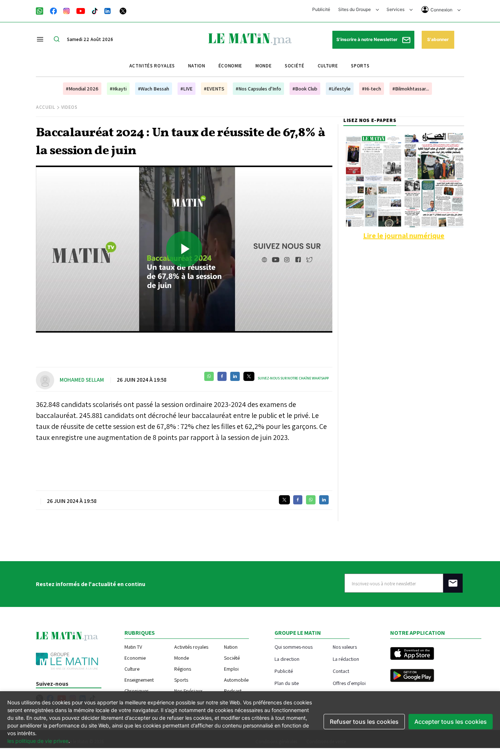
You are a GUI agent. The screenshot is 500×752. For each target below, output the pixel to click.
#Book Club (304, 88)
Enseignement (139, 680)
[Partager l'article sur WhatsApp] (209, 376)
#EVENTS (214, 88)
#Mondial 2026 (82, 88)
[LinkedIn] (107, 10)
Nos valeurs (345, 647)
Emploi (231, 669)
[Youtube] (80, 10)
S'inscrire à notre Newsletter (367, 39)
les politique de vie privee (37, 741)
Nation (196, 66)
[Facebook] (53, 10)
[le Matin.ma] (250, 38)
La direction (287, 659)
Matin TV (133, 647)
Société (295, 66)
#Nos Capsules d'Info (258, 88)
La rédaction (346, 659)
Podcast (233, 691)
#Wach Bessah (153, 88)
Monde (263, 66)
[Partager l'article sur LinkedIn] (235, 376)
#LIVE (186, 88)
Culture (328, 66)
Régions (182, 669)
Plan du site (287, 683)
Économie (230, 66)
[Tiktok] (95, 10)
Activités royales (152, 66)
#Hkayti (118, 88)
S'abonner (438, 39)
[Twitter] (123, 10)
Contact (341, 671)
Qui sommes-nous (294, 647)
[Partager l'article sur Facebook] (222, 376)
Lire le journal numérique (403, 235)
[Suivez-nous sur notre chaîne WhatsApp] (42, 10)
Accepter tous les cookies (450, 721)
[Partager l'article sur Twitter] (248, 376)
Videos (69, 107)
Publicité (321, 9)
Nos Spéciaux (188, 691)
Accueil (45, 107)
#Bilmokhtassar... (410, 88)
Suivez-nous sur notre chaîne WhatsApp (293, 378)
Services (396, 9)
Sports (360, 66)
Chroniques (136, 691)
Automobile (236, 680)
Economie (135, 658)
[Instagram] (66, 10)
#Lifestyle (340, 88)
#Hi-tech (371, 88)
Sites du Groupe (355, 9)
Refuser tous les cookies (364, 721)
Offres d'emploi (349, 683)
